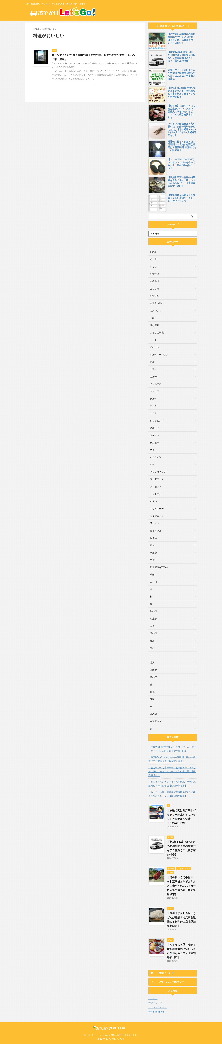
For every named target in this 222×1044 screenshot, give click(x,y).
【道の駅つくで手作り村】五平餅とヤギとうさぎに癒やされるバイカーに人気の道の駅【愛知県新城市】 (172, 771)
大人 (119, 63)
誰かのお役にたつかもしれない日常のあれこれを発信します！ (111, 1035)
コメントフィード (157, 1007)
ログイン (152, 998)
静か (73, 66)
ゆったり (101, 63)
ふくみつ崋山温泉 (89, 63)
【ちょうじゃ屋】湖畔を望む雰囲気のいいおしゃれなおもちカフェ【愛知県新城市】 (172, 794)
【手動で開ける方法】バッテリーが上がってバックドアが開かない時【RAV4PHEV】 (172, 749)
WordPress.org (156, 1011)
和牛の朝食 (111, 63)
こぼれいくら (74, 63)
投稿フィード (155, 1002)
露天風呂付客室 (63, 66)
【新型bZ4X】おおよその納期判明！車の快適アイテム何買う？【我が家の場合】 (171, 759)
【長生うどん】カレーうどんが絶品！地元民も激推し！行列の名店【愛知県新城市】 (172, 783)
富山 (124, 63)
